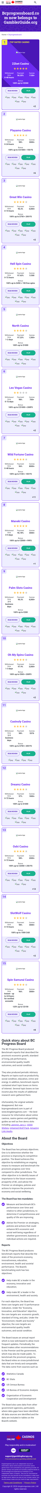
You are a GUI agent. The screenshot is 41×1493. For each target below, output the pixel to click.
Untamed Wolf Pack (19, 1128)
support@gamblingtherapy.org (18, 1456)
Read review (12, 91)
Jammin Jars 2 (18, 1124)
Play (28, 91)
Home (4, 35)
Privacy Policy (30, 1483)
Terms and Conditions (13, 1483)
